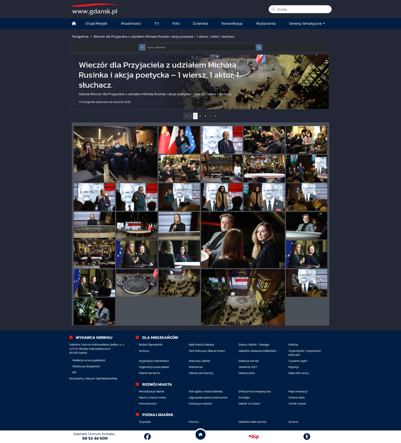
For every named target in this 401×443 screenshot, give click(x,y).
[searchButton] (259, 47)
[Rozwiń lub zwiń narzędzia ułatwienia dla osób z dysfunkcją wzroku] (307, 436)
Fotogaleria (80, 36)
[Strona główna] (74, 23)
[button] (210, 116)
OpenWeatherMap (106, 378)
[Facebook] (147, 437)
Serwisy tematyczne (305, 23)
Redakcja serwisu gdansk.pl (88, 360)
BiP (74, 372)
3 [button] (205, 116)
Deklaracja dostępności (86, 366)
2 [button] (200, 116)
